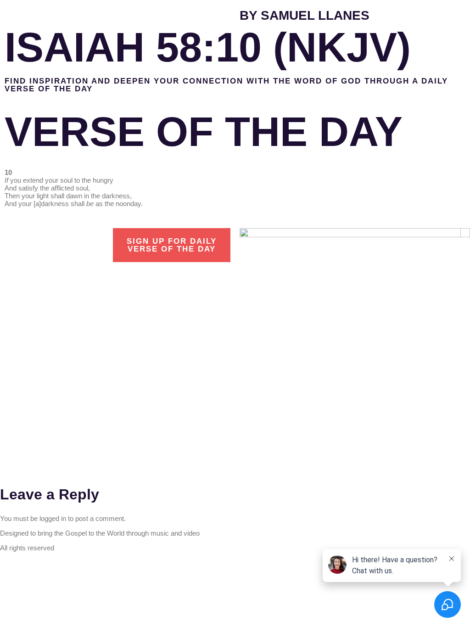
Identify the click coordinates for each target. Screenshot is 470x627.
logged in (52, 518)
